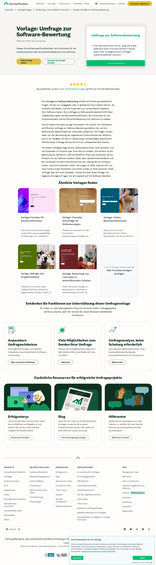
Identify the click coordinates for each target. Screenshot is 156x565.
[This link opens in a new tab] (125, 529)
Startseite (9, 10)
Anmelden (121, 4)
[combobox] (13, 529)
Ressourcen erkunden (20, 437)
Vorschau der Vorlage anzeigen (56, 61)
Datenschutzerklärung (91, 551)
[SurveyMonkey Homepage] (16, 4)
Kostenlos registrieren (139, 4)
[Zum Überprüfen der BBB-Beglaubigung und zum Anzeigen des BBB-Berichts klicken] (49, 556)
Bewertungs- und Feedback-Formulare (52, 10)
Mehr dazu (65, 362)
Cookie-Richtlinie (108, 551)
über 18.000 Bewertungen (72, 88)
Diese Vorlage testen (26, 61)
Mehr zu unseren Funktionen (23, 362)
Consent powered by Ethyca (141, 562)
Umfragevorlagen (24, 10)
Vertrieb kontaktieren (107, 4)
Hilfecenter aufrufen (120, 437)
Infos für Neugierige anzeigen (73, 437)
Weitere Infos (117, 362)
